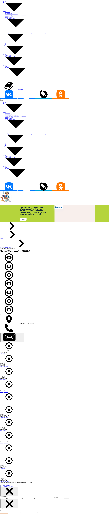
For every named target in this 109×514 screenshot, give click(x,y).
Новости (4, 2)
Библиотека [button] (5, 26)
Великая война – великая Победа (11, 14)
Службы (6, 77)
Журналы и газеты (8, 42)
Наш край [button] (5, 54)
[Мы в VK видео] (26, 98)
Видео (6, 66)
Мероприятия (7, 12)
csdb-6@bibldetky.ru (4, 417)
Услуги (6, 29)
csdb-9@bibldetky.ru (4, 468)
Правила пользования (9, 27)
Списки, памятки (8, 43)
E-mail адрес (34, 498)
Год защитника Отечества (10, 18)
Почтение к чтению (9, 16)
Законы (6, 76)
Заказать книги (20, 89)
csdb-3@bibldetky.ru (4, 379)
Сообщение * (50, 498)
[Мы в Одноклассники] (60, 98)
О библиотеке (7, 30)
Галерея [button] (4, 65)
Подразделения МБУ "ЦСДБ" (10, 28)
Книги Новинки (8, 44)
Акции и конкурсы (8, 13)
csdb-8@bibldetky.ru (4, 443)
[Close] (9, 491)
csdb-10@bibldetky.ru (4, 455)
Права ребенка (8, 78)
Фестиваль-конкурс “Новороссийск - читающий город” (16, 15)
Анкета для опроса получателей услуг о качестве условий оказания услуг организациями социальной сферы (26, 134)
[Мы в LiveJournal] (43, 98)
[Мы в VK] (8, 98)
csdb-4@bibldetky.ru (4, 392)
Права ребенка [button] (5, 75)
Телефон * (20, 498)
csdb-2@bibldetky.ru (4, 366)
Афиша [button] (4, 11)
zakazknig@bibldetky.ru (4, 481)
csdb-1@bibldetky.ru (4, 353)
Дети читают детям (8, 17)
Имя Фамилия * (3, 498)
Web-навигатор (6, 67)
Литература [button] (5, 41)
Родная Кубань (8, 55)
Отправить (66, 498)
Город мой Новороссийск (10, 56)
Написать (23, 219)
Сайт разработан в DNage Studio (6, 486)
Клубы (4, 45)
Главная (4, 1)
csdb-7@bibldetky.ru (4, 430)
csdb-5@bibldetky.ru (4, 404)
